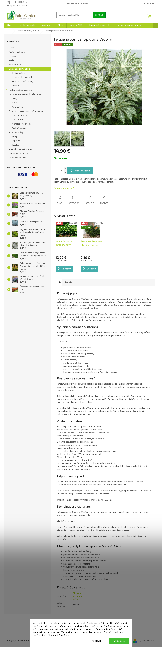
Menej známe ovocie (21, 123)
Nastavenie (97, 641)
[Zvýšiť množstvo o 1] (65, 169)
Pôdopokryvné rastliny (23, 81)
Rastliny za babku (17, 52)
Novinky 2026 (15, 64)
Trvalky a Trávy (16, 132)
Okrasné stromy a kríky (20, 68)
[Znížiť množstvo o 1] (65, 172)
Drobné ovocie (19, 128)
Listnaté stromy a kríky (23, 77)
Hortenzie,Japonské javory (21, 90)
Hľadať (99, 15)
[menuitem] (10, 25)
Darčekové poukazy (18, 153)
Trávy (14, 136)
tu (68, 635)
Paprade (16, 140)
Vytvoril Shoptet (147, 640)
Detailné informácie (63, 188)
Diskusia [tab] (68, 282)
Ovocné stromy (19, 115)
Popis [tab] (58, 282)
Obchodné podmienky (77, 3)
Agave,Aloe (17, 107)
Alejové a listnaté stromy (20, 149)
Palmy (15, 98)
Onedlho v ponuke (17, 157)
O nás (11, 47)
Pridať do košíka (82, 170)
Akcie (11, 60)
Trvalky (15, 145)
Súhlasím (121, 640)
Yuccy (15, 102)
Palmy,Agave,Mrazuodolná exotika (25, 94)
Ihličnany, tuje (18, 73)
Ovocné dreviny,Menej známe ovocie (26, 111)
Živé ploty (13, 56)
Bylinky (15, 85)
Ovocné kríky (18, 119)
